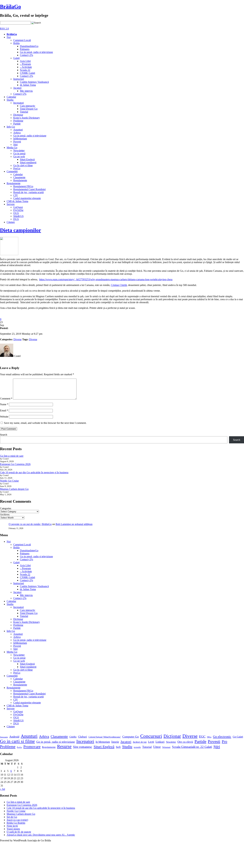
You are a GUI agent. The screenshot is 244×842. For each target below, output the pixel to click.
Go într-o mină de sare (11, 455)
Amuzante (4, 737)
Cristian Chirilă (119, 285)
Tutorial (24, 111)
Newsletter (19, 150)
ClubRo (73, 736)
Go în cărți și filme (23, 165)
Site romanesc (82, 747)
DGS (16, 219)
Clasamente (19, 177)
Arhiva (17, 132)
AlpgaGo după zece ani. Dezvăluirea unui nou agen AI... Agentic (41, 834)
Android (14, 736)
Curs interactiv (27, 105)
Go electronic (222, 736)
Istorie (115, 741)
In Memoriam (103, 741)
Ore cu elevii (185, 741)
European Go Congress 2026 (15, 464)
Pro (224, 741)
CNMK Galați (27, 73)
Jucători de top (140, 742)
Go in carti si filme (17, 741)
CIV (15, 195)
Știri (216, 746)
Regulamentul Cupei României (29, 189)
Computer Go (130, 736)
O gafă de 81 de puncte (19, 831)
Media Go (12, 147)
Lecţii (151, 741)
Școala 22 (25, 70)
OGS (16, 213)
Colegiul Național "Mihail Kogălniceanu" (104, 737)
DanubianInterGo (29, 46)
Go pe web (19, 156)
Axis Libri (25, 61)
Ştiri (15, 144)
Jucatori (17, 87)
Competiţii (12, 171)
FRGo (209, 737)
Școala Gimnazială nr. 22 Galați (192, 747)
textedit (137, 747)
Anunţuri (18, 129)
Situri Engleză (27, 159)
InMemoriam (20, 138)
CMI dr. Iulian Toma (17, 201)
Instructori (18, 79)
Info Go (11, 126)
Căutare (11, 222)
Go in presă (19, 153)
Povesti (214, 741)
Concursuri (151, 736)
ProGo (16, 168)
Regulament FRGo (23, 186)
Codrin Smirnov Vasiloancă (34, 82)
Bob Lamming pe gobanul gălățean (74, 524)
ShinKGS (18, 216)
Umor (157, 747)
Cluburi (82, 736)
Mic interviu (26, 90)
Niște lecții (12, 825)
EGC (202, 736)
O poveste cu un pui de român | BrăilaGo (30, 524)
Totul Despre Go (29, 108)
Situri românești (28, 162)
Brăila (16, 43)
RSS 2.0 (4, 28)
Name (4, 404)
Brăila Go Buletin (16, 822)
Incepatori (18, 102)
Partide (17, 123)
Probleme (18, 120)
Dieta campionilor (20, 230)
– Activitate (26, 67)
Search (3, 434)
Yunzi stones (13, 828)
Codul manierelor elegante (27, 198)
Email (4, 410)
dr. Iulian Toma (28, 85)
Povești (17, 141)
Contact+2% (26, 55)
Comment (6, 398)
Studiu (10, 99)
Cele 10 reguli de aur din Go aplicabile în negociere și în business (34, 472)
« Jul (2, 789)
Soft (118, 747)
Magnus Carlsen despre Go (14, 489)
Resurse (64, 746)
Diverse (17, 339)
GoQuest (18, 207)
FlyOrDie (18, 210)
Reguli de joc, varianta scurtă (28, 192)
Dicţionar (18, 114)
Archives (4, 514)
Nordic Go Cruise (9, 480)
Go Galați (238, 736)
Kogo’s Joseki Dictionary (26, 117)
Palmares (24, 49)
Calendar (11, 96)
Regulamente (20, 180)
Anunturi (29, 736)
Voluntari (166, 747)
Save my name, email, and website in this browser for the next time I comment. (45, 422)
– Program (25, 64)
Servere (11, 204)
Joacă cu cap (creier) (17, 819)
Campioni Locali (22, 40)
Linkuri (160, 741)
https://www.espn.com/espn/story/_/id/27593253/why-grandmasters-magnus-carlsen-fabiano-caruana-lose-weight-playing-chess (105, 279)
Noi (9, 37)
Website (4, 416)
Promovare (32, 746)
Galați (16, 58)
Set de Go (12, 816)
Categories (5, 508)
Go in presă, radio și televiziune (36, 52)
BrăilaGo (10, 6)
